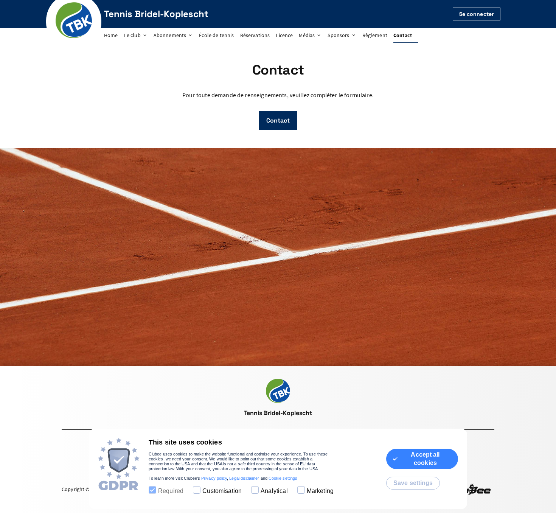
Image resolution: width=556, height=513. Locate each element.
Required (170, 491)
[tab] (114, 35)
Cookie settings (283, 478)
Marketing (320, 491)
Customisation (222, 491)
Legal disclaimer (244, 478)
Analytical (274, 491)
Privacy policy (214, 478)
